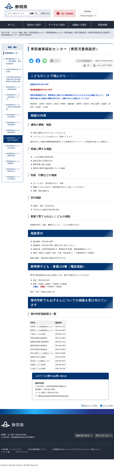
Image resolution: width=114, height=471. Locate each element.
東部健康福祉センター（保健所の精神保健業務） (13, 107)
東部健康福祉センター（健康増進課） (13, 131)
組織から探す (80, 24)
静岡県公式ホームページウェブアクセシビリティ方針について (77, 449)
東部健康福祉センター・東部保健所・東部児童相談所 (66, 32)
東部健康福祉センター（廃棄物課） (13, 162)
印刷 (88, 65)
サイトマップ (23, 452)
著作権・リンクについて (12, 449)
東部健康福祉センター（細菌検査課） (13, 154)
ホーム (11, 24)
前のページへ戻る (90, 405)
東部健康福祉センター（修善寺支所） (13, 170)
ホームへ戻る (108, 405)
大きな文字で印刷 (104, 65)
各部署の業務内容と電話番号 (99, 32)
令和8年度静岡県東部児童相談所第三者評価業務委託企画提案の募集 (13, 79)
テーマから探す (56, 24)
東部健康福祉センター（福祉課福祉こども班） (13, 97)
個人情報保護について (37, 449)
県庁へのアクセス (102, 435)
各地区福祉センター (36, 32)
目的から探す (34, 24)
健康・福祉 (23, 32)
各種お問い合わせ (82, 435)
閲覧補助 (87, 11)
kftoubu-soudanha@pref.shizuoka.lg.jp (53, 396)
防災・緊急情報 (67, 14)
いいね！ (57, 61)
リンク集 (6, 452)
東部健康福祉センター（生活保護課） (13, 116)
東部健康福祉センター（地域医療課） (13, 123)
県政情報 (102, 24)
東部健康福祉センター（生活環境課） (13, 178)
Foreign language (86, 16)
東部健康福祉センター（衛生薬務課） (13, 147)
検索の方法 (45, 13)
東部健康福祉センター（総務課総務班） (13, 88)
